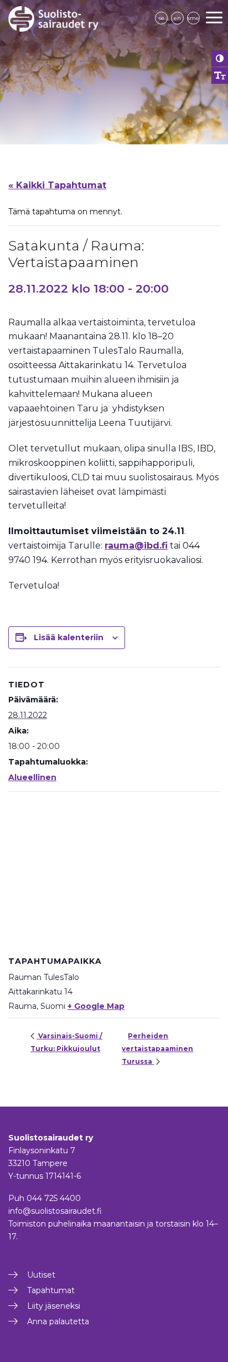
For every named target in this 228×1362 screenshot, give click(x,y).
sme (193, 18)
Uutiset (41, 1275)
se (161, 18)
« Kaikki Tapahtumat (57, 185)
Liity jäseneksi (53, 1306)
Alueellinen (32, 777)
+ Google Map (96, 1006)
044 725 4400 (54, 1198)
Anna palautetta (58, 1321)
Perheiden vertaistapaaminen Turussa (157, 1048)
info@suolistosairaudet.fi (55, 1211)
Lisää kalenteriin (68, 637)
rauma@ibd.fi (136, 545)
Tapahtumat (51, 1290)
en (177, 18)
